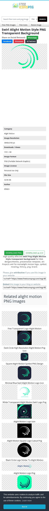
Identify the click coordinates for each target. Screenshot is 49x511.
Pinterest (19, 41)
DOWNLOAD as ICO (34, 253)
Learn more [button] (27, 501)
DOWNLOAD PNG (14, 253)
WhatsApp (32, 38)
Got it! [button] (24, 507)
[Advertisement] (24, 97)
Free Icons (23, 25)
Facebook (7, 41)
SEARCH (42, 19)
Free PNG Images (9, 25)
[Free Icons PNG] (23, 5)
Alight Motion (9, 133)
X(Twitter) (31, 41)
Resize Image (36, 25)
